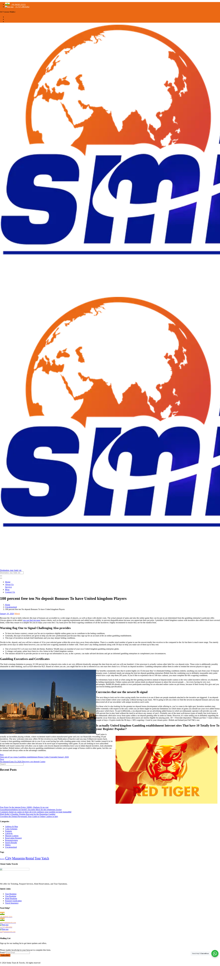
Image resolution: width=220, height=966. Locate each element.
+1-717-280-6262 (22, 7)
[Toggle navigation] (1, 578)
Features (8, 831)
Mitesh (17, 614)
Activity (2, 859)
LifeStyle (8, 833)
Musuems (18, 858)
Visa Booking (10, 896)
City (8, 858)
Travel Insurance (11, 903)
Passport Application (13, 901)
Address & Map (11, 826)
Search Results (11, 842)
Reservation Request (13, 838)
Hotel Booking (11, 898)
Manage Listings (11, 836)
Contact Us (10, 592)
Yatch (45, 858)
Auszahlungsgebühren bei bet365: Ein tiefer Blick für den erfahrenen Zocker (31, 810)
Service (8, 587)
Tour (38, 858)
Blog (7, 589)
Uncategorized (11, 607)
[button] (110, 570)
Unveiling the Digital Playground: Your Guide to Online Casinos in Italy (29, 816)
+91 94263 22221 (18, 4)
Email (3, 952)
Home (7, 582)
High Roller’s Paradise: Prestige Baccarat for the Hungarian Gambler (27, 814)
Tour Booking (10, 894)
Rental (29, 858)
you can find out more (31, 620)
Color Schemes (11, 829)
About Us (9, 584)
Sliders (8, 845)
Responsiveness (11, 840)
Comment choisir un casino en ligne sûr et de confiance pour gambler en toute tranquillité (35, 812)
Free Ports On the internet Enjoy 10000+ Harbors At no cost (24, 807)
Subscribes (5, 955)
